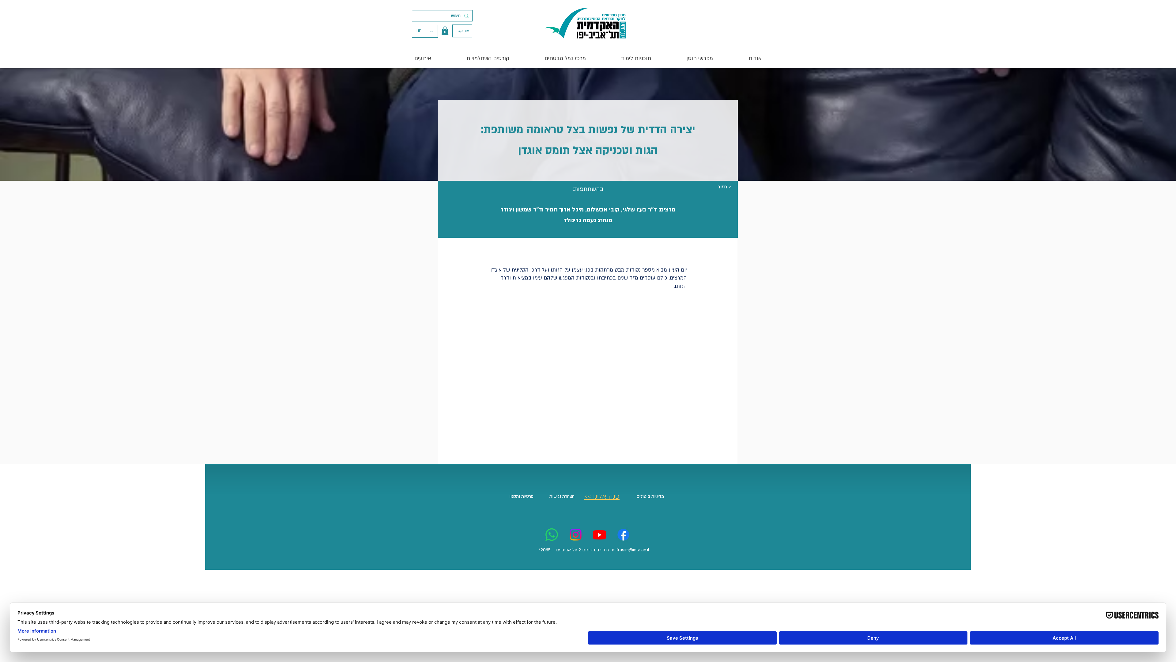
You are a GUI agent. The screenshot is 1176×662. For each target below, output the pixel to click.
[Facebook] (623, 534)
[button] (445, 30)
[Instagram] (575, 534)
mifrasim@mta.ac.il (630, 550)
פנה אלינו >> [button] (602, 496)
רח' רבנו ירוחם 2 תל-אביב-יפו (582, 550)
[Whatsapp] (552, 534)
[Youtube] (599, 534)
